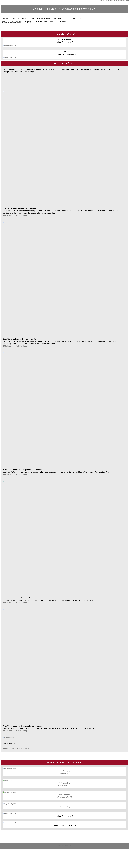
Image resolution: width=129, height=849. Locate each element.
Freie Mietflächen (119, 0)
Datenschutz (65, 845)
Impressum (58, 845)
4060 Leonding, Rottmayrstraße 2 (16, 748)
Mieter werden (126, 0)
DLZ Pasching (21, 69)
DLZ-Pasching (64, 807)
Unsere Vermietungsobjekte (108, 0)
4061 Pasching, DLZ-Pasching (15, 215)
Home (100, 0)
